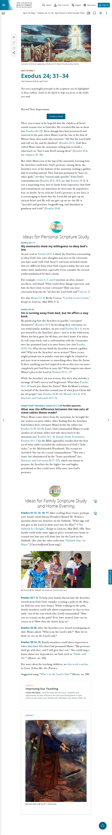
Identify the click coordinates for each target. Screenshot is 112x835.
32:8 (58, 180)
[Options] (106, 13)
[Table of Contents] (3, 13)
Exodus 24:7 (66, 143)
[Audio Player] (103, 826)
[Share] (14, 53)
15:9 (83, 394)
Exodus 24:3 (77, 180)
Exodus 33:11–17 (61, 372)
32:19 (40, 429)
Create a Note (56, 116)
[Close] (14, 37)
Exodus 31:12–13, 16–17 (34, 513)
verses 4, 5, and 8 (46, 280)
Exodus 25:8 (80, 151)
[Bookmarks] (94, 13)
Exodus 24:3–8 (46, 254)
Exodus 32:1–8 (73, 328)
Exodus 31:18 (28, 429)
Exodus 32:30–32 (52, 394)
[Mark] (14, 43)
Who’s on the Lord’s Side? (55, 674)
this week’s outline (78, 664)
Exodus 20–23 (34, 131)
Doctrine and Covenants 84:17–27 (39, 460)
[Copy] (14, 48)
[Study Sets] (88, 13)
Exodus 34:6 (52, 208)
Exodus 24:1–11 (28, 242)
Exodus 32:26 (28, 627)
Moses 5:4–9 (37, 298)
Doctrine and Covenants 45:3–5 (38, 398)
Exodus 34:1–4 (46, 437)
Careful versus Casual (76, 298)
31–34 (61, 76)
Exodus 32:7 (42, 324)
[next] (108, 420)
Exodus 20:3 (47, 180)
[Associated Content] (95, 501)
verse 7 (85, 292)
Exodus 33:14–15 (30, 642)
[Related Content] (100, 13)
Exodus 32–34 (27, 309)
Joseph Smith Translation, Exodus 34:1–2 (40, 405)
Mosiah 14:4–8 (71, 394)
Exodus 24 (35, 76)
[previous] (4, 420)
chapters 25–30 (33, 155)
